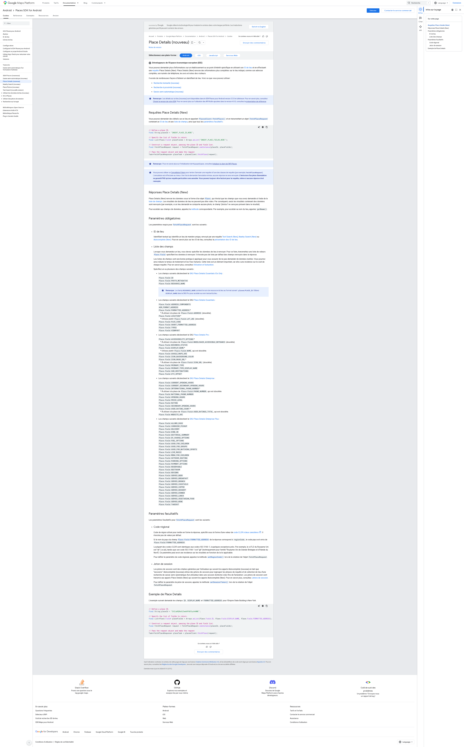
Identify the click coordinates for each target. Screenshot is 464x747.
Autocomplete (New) (162, 239)
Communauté (97, 3)
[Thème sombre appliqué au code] (263, 127)
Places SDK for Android (28, 10)
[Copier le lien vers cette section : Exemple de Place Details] (184, 594)
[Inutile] (267, 36)
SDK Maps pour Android (44, 722)
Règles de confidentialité (64, 742)
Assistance (294, 718)
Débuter (373, 10)
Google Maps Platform (174, 36)
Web (164, 718)
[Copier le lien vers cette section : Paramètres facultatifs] (180, 513)
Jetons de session (260, 578)
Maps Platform (25, 3)
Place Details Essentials (204, 300)
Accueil (151, 36)
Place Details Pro (201, 335)
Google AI (121, 732)
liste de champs (181, 122)
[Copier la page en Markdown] (200, 42)
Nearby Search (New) (248, 237)
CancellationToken (178, 172)
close (460, 9)
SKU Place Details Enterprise (202, 378)
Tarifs (56, 3)
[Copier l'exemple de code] (267, 127)
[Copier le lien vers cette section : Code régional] (171, 527)
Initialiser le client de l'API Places (225, 164)
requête (155, 70)
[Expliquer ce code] (259, 127)
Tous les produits (136, 732)
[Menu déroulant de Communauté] (105, 3)
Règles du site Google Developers (174, 664)
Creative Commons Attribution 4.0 (207, 662)
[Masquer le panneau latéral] (29, 742)
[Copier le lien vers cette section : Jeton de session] (174, 564)
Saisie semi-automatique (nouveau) (168, 92)
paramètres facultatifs (213, 122)
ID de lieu (248, 67)
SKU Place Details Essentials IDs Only (206, 273)
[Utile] (263, 36)
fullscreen (456, 9)
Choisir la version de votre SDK (164, 101)
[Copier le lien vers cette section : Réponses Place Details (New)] (190, 192)
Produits (45, 3)
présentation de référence (256, 101)
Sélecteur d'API (41, 714)
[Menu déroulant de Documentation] (78, 3)
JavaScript (213, 55)
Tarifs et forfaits (296, 711)
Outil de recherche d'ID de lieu (46, 718)
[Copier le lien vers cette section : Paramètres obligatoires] (182, 218)
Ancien (55, 15)
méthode (195, 209)
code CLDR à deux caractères (246, 532)
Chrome (76, 732)
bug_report (452, 9)
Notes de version (155, 47)
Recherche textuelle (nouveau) (166, 83)
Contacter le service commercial (397, 10)
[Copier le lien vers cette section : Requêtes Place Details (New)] (190, 112)
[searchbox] (16, 23)
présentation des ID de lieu (226, 239)
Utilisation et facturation (203, 265)
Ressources (43, 15)
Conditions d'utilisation (298, 722)
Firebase (87, 732)
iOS (199, 55)
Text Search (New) (230, 237)
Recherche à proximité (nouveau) (167, 87)
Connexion (457, 3)
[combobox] (418, 3)
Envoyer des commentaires (254, 43)
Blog (85, 3)
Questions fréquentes (43, 711)
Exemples (30, 15)
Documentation (69, 3)
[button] (16, 93)
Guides (6, 15)
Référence (17, 15)
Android (7, 10)
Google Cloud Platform (104, 732)
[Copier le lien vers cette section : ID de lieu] (166, 231)
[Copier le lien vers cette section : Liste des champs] (175, 246)
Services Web (232, 55)
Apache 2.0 (261, 662)
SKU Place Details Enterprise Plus (204, 419)
